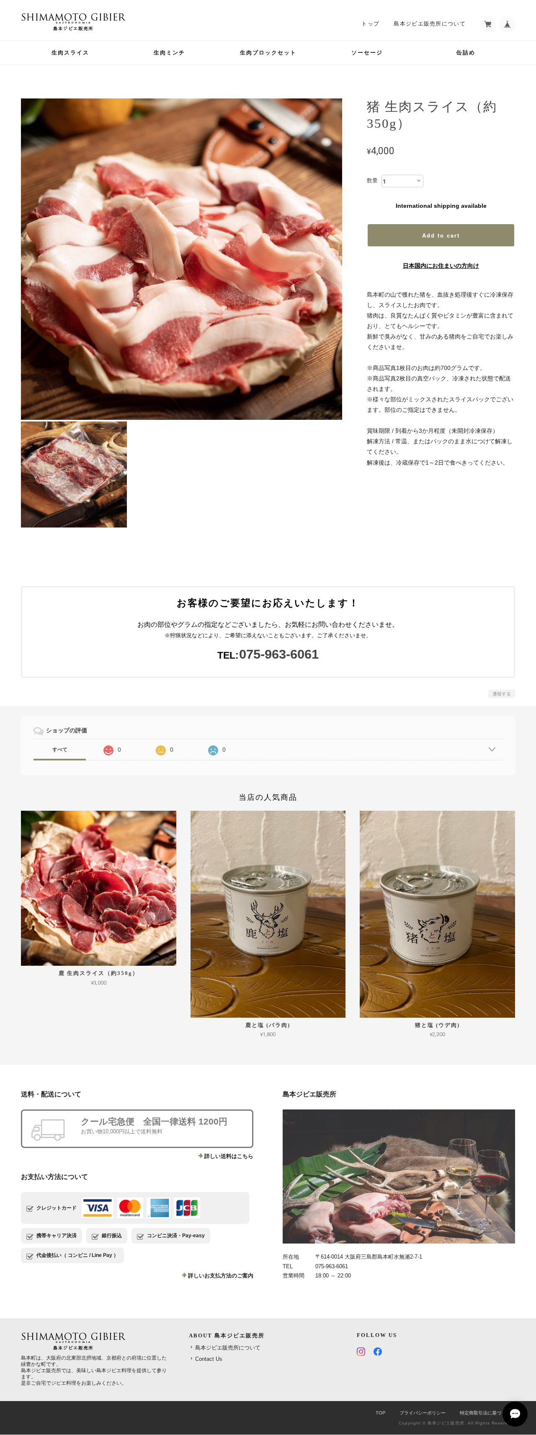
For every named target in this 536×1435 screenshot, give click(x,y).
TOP (380, 1412)
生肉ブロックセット (268, 52)
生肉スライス (70, 52)
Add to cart (441, 235)
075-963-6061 (279, 654)
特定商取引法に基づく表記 (487, 1412)
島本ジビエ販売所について (430, 24)
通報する (501, 693)
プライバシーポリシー (422, 1412)
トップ (370, 24)
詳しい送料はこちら (228, 1156)
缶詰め (465, 52)
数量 (372, 180)
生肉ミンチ (169, 52)
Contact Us (208, 1359)
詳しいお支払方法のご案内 (220, 1275)
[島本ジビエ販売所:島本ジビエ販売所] (399, 1176)
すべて (59, 749)
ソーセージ (367, 52)
